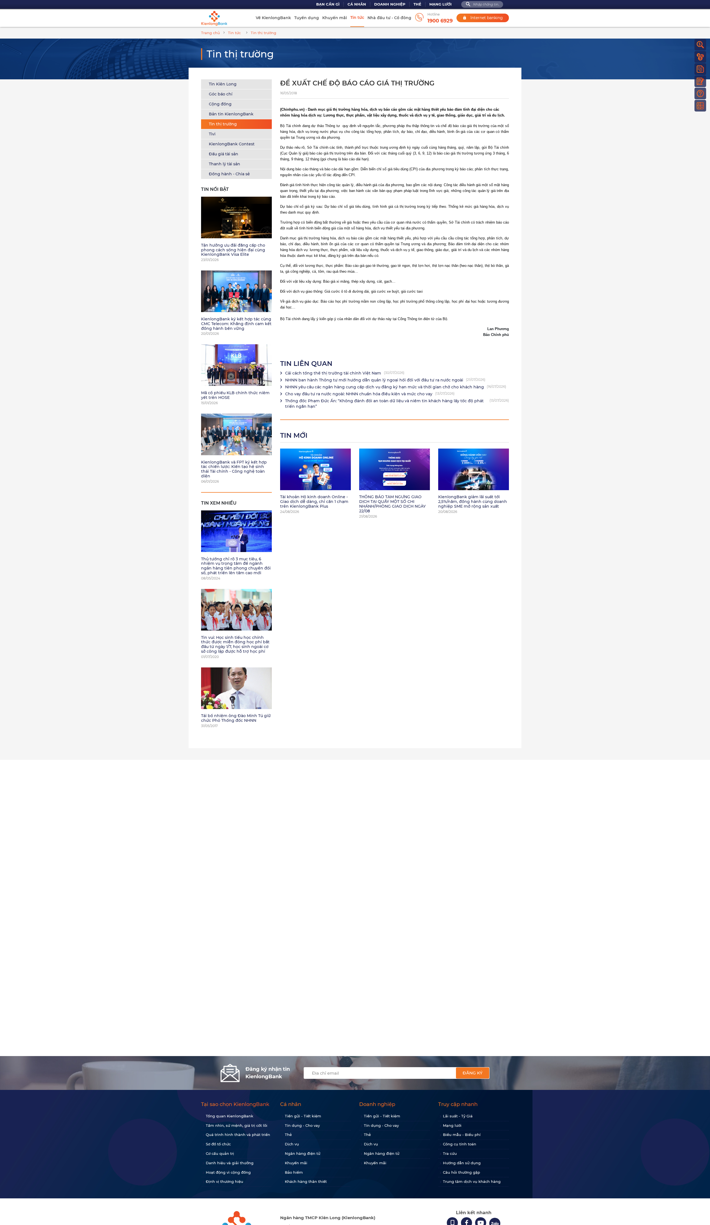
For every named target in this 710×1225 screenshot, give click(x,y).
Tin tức (357, 17)
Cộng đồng (220, 104)
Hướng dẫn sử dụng (462, 1163)
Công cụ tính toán (459, 1144)
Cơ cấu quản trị (220, 1153)
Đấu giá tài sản (223, 153)
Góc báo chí (220, 94)
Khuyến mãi (334, 17)
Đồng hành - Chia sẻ (229, 173)
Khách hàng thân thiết (306, 1181)
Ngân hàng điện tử (302, 1153)
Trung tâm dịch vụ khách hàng (472, 1181)
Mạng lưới (440, 4)
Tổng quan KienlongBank (229, 1116)
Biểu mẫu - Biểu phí (462, 1134)
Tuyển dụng (306, 17)
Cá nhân (357, 4)
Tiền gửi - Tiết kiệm (303, 1116)
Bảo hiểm (294, 1172)
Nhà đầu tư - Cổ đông (389, 17)
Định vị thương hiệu (224, 1181)
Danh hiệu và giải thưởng (229, 1163)
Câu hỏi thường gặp (461, 1172)
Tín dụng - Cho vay (302, 1125)
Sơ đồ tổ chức (218, 1144)
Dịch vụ (292, 1144)
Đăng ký (473, 1072)
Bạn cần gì (327, 4)
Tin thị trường (223, 124)
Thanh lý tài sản (224, 163)
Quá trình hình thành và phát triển (238, 1134)
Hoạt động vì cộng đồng (228, 1172)
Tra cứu (450, 1153)
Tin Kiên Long (223, 84)
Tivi (212, 133)
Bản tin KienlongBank (231, 114)
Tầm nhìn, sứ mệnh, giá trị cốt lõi (236, 1125)
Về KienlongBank (273, 17)
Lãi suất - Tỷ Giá (458, 1116)
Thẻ (417, 4)
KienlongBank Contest (232, 143)
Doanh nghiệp (389, 4)
